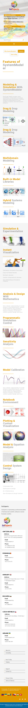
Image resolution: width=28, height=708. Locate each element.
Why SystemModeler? (10, 51)
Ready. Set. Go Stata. (9, 28)
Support (8, 669)
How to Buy (14, 54)
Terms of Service (10, 680)
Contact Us (8, 671)
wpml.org (12, 704)
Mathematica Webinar (10, 15)
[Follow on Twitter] (22, 699)
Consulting (8, 653)
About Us (8, 650)
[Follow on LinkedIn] (20, 699)
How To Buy (9, 659)
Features (21, 51)
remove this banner (18, 705)
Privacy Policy (9, 678)
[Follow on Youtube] (25, 699)
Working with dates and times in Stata (13, 29)
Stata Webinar (8, 26)
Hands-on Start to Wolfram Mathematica (13, 21)
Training (7, 662)
